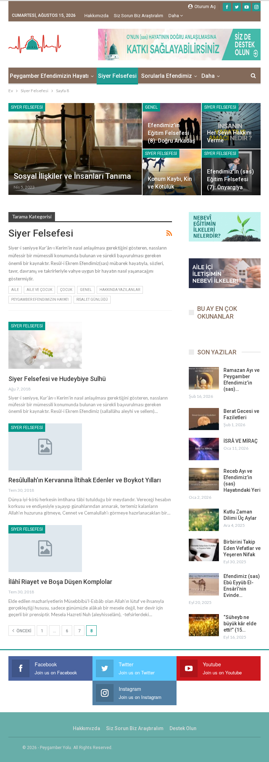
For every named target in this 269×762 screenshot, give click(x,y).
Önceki (23, 630)
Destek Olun (183, 728)
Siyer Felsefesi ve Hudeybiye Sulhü (57, 378)
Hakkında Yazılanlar (119, 290)
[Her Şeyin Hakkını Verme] (231, 126)
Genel (151, 107)
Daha (174, 15)
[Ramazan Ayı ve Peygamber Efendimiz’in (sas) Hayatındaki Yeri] (204, 378)
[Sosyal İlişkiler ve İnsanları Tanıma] (75, 149)
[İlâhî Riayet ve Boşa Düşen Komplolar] (45, 548)
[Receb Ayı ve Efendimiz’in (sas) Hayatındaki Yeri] (204, 479)
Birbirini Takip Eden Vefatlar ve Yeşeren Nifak (242, 548)
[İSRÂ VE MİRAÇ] (204, 449)
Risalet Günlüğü (92, 299)
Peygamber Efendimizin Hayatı (49, 76)
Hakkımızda (96, 15)
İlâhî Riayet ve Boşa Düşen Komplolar (60, 581)
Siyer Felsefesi (117, 76)
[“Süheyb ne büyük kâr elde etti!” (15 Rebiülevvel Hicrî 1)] (204, 625)
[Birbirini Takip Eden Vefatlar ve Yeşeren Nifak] (204, 550)
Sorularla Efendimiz (166, 76)
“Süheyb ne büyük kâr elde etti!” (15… (239, 623)
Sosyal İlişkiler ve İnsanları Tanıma (72, 176)
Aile (15, 290)
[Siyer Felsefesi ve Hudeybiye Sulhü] (45, 345)
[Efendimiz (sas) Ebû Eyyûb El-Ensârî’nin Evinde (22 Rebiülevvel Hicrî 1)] (204, 584)
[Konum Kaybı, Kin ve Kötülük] (172, 172)
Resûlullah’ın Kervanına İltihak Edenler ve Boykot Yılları (84, 480)
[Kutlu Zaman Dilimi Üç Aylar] (204, 520)
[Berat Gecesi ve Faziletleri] (204, 419)
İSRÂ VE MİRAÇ (240, 441)
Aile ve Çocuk (39, 290)
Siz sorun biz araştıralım (138, 15)
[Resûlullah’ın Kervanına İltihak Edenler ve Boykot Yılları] (45, 446)
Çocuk (66, 290)
